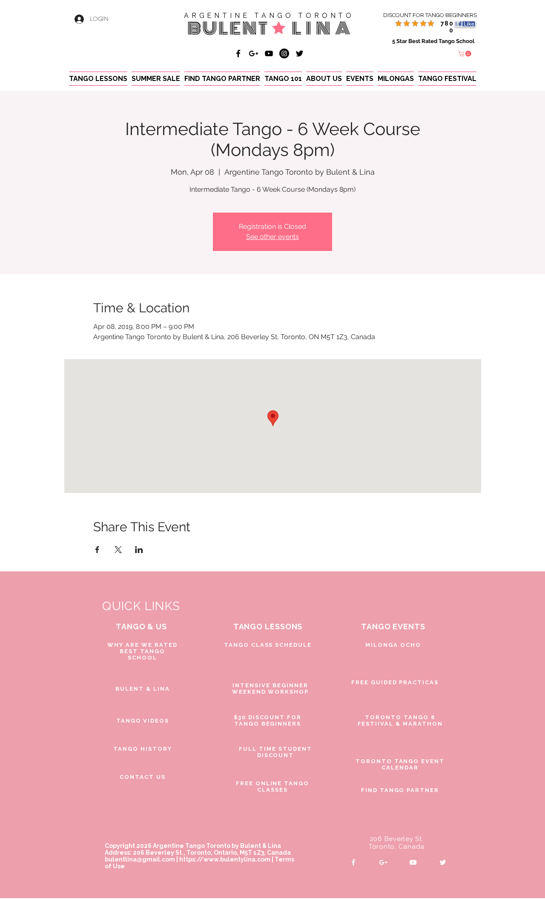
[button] (465, 54)
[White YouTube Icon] (413, 862)
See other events (272, 237)
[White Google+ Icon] (383, 862)
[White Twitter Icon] (443, 862)
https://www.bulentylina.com (224, 859)
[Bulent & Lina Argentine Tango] (238, 53)
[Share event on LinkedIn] (139, 549)
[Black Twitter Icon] (299, 53)
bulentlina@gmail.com (140, 859)
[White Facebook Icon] (353, 862)
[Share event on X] (118, 549)
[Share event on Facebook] (97, 549)
